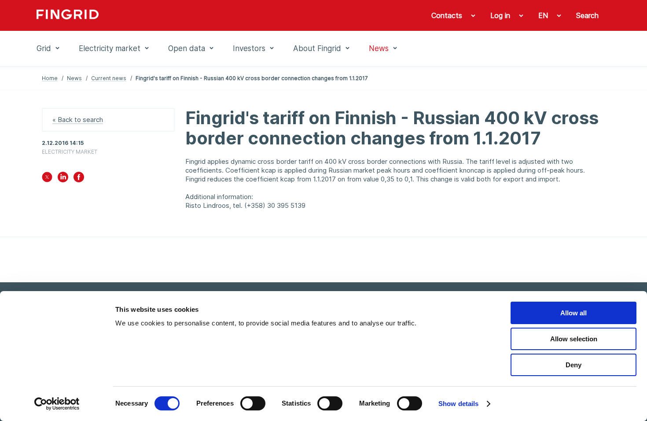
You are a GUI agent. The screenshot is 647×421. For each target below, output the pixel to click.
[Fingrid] (156, 15)
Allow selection (573, 339)
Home (50, 78)
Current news (108, 78)
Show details (458, 403)
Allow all (573, 313)
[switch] (252, 403)
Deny (573, 365)
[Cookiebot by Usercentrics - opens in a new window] (57, 403)
